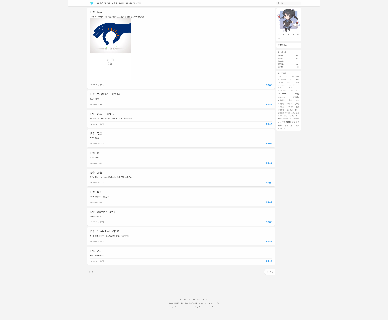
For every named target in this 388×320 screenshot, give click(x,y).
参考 (290, 100)
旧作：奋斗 (96, 251)
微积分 (290, 107)
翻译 (293, 122)
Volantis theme (206, 307)
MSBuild (289, 85)
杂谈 (297, 113)
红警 (283, 122)
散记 (287, 110)
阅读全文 (269, 85)
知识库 (138, 3)
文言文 (293, 113)
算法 (279, 122)
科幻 (297, 116)
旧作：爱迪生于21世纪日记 (104, 231)
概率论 (280, 116)
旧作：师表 (96, 172)
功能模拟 (281, 100)
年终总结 (281, 107)
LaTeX (297, 82)
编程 (288, 122)
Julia (289, 82)
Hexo (216, 307)
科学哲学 (291, 116)
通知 (286, 126)
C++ (287, 76)
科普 (280, 118)
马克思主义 (281, 128)
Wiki (297, 90)
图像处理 (289, 104)
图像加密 (281, 104)
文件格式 (281, 113)
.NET (279, 76)
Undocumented (294, 88)
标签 (122, 3)
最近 (101, 3)
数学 (297, 110)
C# (283, 76)
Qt (298, 85)
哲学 (297, 100)
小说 (297, 103)
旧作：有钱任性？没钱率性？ (105, 94)
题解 (297, 126)
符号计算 (296, 118)
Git (290, 79)
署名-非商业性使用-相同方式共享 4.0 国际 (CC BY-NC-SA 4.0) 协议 (198, 303)
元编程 (296, 97)
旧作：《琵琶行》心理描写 (104, 212)
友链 (130, 3)
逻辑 (291, 126)
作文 (297, 94)
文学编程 (287, 113)
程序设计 (285, 118)
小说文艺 (101, 85)
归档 (108, 3)
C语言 (297, 76)
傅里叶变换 (281, 97)
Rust (279, 88)
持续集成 (281, 110)
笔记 (290, 118)
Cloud (292, 76)
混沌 (285, 116)
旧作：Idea (96, 12)
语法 (297, 122)
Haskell (281, 82)
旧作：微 (94, 153)
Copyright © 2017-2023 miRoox (180, 307)
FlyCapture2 (282, 79)
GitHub (296, 79)
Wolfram (282, 93)
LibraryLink (282, 85)
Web (292, 90)
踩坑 (280, 125)
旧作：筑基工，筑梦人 (102, 114)
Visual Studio (282, 90)
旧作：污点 (96, 133)
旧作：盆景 (96, 192)
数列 (291, 110)
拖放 (297, 107)
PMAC (294, 85)
